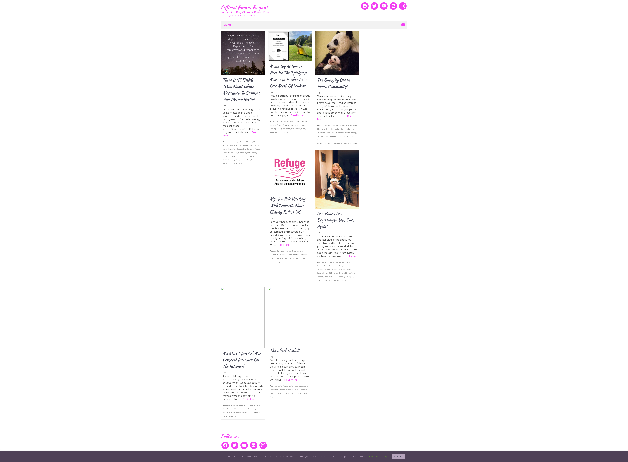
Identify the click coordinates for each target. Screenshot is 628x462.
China (328, 129)
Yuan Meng (353, 143)
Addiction (248, 142)
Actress (241, 142)
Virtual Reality (228, 416)
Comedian (231, 149)
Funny (326, 133)
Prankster (349, 136)
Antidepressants (229, 145)
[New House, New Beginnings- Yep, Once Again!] (337, 179)
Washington (328, 143)
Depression (241, 149)
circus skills (303, 386)
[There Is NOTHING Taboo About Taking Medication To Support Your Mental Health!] (243, 53)
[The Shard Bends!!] (290, 316)
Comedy (344, 129)
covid (292, 121)
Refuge (239, 160)
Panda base (333, 136)
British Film (341, 125)
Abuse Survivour (230, 142)
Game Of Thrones (298, 125)
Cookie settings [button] (378, 456)
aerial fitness (283, 386)
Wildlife (336, 143)
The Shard (337, 280)
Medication (241, 156)
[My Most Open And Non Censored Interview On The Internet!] (243, 317)
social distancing (276, 132)
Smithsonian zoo (324, 140)
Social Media (256, 160)
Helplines (226, 156)
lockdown (286, 129)
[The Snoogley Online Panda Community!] (337, 53)
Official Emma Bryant (244, 7)
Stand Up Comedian (340, 140)
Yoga (238, 163)
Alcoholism (257, 142)
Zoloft (243, 163)
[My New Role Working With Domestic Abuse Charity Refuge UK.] (290, 172)
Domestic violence (230, 153)
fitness (279, 125)
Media (233, 156)
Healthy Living (257, 153)
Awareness (247, 145)
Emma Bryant (244, 153)
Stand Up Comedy (324, 280)
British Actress (284, 121)
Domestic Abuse (253, 149)
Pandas (342, 136)
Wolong (343, 143)
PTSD (225, 160)
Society (225, 163)
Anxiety (239, 145)
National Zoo (322, 136)
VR (236, 416)
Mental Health (253, 156)
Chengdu (321, 129)
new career (295, 129)
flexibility (286, 125)
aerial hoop (293, 386)
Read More (297, 115)
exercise (273, 125)
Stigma (232, 163)
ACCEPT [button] (398, 456)
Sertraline (246, 160)
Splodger (349, 277)
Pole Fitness (294, 393)
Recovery (231, 160)
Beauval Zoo (330, 125)
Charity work (351, 125)
